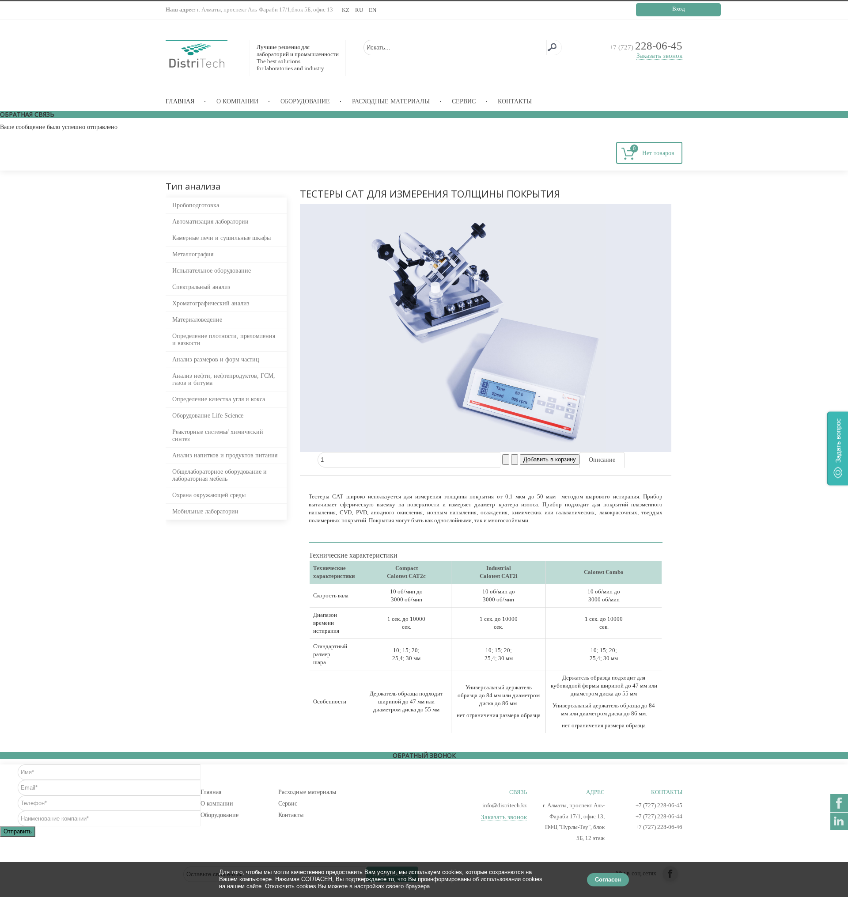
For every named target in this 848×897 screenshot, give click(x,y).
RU (359, 10)
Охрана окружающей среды (209, 495)
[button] (837, 449)
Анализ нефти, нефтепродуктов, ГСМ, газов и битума (223, 379)
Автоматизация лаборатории (210, 221)
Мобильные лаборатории (205, 511)
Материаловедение (197, 319)
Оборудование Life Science (207, 415)
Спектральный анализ (201, 287)
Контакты (515, 101)
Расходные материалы (391, 101)
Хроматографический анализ (211, 303)
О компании (237, 101)
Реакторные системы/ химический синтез (217, 435)
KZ (346, 10)
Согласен (608, 879)
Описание (602, 459)
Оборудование (305, 101)
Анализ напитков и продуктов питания (224, 455)
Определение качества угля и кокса (218, 399)
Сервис (464, 101)
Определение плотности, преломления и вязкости (223, 339)
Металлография (192, 254)
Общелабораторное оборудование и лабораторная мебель (219, 475)
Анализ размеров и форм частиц (215, 359)
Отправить (18, 831)
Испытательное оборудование (211, 270)
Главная (180, 101)
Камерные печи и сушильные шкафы (221, 238)
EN (372, 10)
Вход (678, 8)
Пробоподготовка (195, 205)
